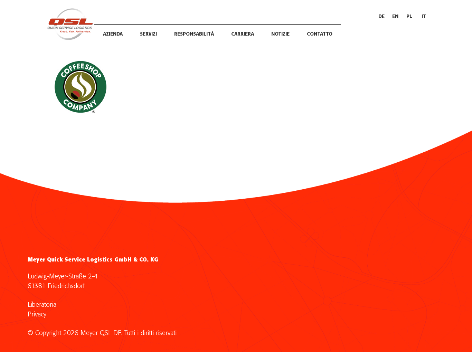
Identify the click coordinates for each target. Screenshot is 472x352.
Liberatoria (42, 305)
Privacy (37, 314)
